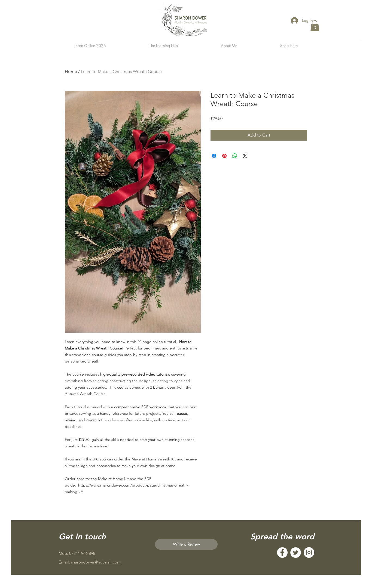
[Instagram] (309, 552)
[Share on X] (245, 156)
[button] (314, 25)
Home (71, 71)
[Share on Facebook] (214, 156)
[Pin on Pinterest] (224, 156)
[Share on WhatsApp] (234, 156)
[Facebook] (282, 552)
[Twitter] (295, 552)
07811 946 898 (82, 553)
